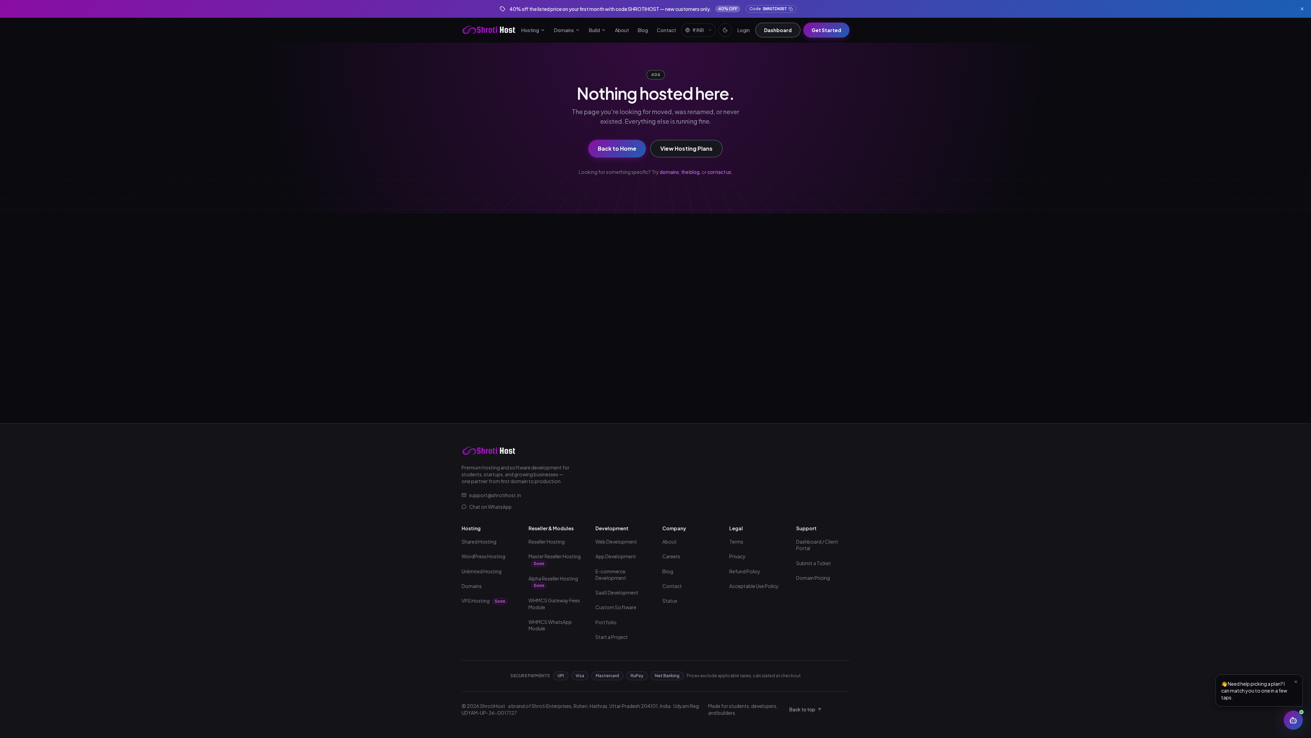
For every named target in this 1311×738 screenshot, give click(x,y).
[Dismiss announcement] (1302, 8)
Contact (666, 30)
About (622, 30)
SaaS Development (616, 592)
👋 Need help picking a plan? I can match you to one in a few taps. (1254, 690)
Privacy (737, 556)
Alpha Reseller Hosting (553, 581)
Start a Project (611, 637)
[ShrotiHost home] (489, 30)
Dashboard (778, 30)
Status (669, 601)
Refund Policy (744, 571)
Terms (736, 541)
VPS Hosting (483, 601)
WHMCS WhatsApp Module (550, 625)
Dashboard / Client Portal (817, 544)
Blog (643, 30)
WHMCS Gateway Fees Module (554, 603)
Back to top (802, 709)
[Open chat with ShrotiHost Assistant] (1293, 720)
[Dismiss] (1296, 682)
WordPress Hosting (483, 556)
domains (669, 172)
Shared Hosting (479, 541)
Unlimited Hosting (482, 571)
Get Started (826, 30)
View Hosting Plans (686, 148)
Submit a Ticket (813, 563)
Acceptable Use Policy (754, 586)
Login (743, 30)
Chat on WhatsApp (490, 507)
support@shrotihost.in (495, 495)
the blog (690, 172)
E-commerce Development (610, 574)
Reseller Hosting (546, 541)
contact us (719, 172)
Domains (564, 30)
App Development (615, 556)
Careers (671, 556)
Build (594, 30)
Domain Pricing (813, 578)
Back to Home (617, 148)
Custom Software (615, 607)
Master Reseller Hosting (554, 559)
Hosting (530, 30)
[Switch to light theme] (725, 30)
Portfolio (606, 622)
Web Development (616, 541)
